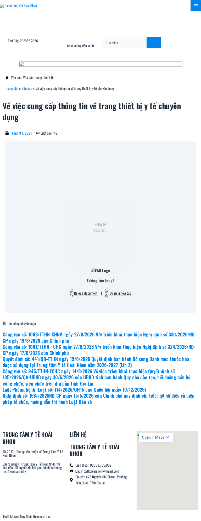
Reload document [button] (85, 293)
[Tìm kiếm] (154, 42)
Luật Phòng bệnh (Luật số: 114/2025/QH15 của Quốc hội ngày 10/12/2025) (74, 389)
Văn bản (27, 88)
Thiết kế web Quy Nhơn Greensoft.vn (27, 516)
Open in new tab (120, 293)
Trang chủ (11, 88)
